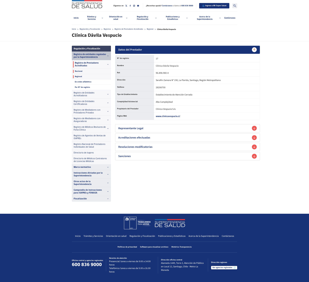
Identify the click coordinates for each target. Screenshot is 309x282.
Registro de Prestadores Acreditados (129, 29)
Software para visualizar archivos (154, 247)
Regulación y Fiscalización (90, 29)
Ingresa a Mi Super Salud (215, 6)
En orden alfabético (83, 82)
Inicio (76, 18)
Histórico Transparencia (181, 247)
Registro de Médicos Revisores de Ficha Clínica (90, 128)
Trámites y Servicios (93, 236)
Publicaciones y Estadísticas (172, 236)
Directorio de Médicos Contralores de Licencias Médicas (90, 160)
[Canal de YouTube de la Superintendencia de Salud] (138, 6)
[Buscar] (234, 5)
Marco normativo (82, 167)
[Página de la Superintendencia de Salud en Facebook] (130, 6)
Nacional (78, 71)
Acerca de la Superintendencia (204, 236)
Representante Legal (130, 128)
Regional (150, 29)
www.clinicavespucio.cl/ (168, 116)
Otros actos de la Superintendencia (82, 183)
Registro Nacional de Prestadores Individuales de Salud (89, 145)
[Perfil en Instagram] (134, 6)
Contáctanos (229, 18)
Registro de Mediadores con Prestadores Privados (87, 111)
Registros (107, 29)
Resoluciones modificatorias (135, 147)
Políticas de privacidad (127, 247)
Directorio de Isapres (84, 153)
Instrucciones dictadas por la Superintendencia (88, 174)
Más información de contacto (86, 269)
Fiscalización (80, 199)
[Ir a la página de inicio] (89, 4)
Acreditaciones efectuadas (134, 138)
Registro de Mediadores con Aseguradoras (87, 120)
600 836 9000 (187, 6)
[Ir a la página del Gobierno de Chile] (137, 223)
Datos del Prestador (130, 50)
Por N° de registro (82, 87)
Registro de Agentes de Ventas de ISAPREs (90, 137)
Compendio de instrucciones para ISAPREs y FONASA (88, 191)
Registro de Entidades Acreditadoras (84, 94)
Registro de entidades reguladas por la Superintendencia (90, 55)
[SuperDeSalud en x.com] (126, 6)
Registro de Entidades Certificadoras (84, 102)
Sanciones (124, 156)
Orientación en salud (116, 236)
